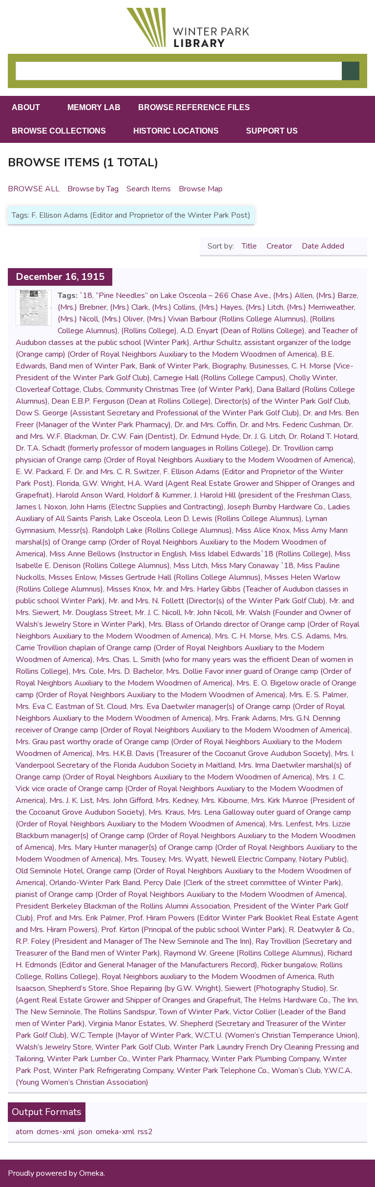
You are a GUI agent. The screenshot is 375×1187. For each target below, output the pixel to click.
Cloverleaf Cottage (48, 389)
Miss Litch (190, 565)
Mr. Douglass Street (96, 612)
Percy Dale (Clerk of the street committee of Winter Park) (242, 882)
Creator (280, 246)
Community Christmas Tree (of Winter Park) (179, 389)
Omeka (91, 1173)
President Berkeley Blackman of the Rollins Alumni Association (123, 906)
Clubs (92, 389)
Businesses (268, 366)
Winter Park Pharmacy (170, 1058)
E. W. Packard (39, 471)
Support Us (272, 131)
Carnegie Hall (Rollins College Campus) (219, 377)
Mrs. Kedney (177, 800)
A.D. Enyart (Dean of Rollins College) (242, 330)
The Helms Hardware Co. (286, 1000)
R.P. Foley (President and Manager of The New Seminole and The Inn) (134, 941)
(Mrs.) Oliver (122, 319)
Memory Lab (94, 107)
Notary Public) (323, 859)
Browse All (34, 188)
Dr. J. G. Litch (264, 436)
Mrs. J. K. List (71, 800)
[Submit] (350, 71)
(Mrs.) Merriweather (320, 307)
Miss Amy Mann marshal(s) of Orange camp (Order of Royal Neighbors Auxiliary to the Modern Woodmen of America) (182, 542)
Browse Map (201, 188)
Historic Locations (176, 131)
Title (250, 246)
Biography (229, 366)
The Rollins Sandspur (119, 1011)
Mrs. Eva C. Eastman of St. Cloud (71, 706)
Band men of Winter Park (92, 366)
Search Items (148, 188)
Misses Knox (128, 589)
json (85, 1131)
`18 (86, 295)
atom (24, 1131)
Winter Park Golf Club (132, 1047)
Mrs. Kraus (166, 812)
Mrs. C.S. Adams (302, 636)
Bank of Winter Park (173, 366)
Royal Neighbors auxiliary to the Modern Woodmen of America (208, 976)
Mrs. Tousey (145, 859)
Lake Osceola (137, 518)
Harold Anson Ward (90, 495)
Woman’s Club (296, 1070)
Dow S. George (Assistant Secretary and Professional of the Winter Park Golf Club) (157, 413)
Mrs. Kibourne (224, 800)
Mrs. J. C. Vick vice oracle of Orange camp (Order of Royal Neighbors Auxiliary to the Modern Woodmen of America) (180, 789)
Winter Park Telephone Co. (222, 1070)
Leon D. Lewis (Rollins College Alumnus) (233, 518)
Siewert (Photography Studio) (275, 988)
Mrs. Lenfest (290, 824)
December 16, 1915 (60, 276)
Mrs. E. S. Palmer (318, 694)
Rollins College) (71, 976)
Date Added (324, 246)
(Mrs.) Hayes (220, 307)
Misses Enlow (72, 577)
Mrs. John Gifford (124, 800)
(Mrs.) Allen (292, 295)
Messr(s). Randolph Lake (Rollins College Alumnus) (145, 530)
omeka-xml (115, 1131)
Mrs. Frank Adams (245, 718)
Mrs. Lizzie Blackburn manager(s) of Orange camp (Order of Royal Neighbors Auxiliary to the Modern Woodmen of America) (185, 836)
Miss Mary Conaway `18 (252, 565)
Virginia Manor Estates (126, 1023)
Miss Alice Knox (262, 530)
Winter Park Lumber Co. (87, 1058)
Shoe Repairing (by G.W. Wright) (166, 988)
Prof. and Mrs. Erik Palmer (81, 918)
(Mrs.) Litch (264, 307)
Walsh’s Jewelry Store (54, 1047)
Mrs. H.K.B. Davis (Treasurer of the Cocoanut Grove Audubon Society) (213, 753)
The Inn (345, 1000)
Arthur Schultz (217, 342)
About (26, 107)
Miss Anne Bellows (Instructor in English (117, 553)
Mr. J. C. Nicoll (158, 612)
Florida (67, 483)
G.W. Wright (103, 483)
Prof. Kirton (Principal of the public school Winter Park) (193, 929)
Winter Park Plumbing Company (265, 1058)
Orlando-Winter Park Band (94, 882)
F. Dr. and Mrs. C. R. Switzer (113, 471)
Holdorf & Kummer (158, 495)
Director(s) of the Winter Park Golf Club (281, 401)
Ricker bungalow (288, 964)
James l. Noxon (41, 507)
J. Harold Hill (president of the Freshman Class (272, 495)
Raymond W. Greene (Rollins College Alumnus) (244, 953)
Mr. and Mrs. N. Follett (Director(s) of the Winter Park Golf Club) (217, 600)
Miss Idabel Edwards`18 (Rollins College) (260, 553)
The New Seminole (48, 1011)
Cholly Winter (312, 377)
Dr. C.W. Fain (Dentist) (138, 436)
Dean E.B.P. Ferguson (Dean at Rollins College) (131, 401)
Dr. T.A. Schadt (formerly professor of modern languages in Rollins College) (142, 448)
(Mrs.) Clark (129, 307)
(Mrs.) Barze (336, 295)
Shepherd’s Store (77, 988)
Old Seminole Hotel (49, 871)
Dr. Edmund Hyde (209, 436)
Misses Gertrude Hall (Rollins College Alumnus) (180, 577)
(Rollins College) (149, 330)
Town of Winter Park (194, 1011)
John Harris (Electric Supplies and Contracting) (147, 507)
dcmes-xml (56, 1131)
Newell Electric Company (253, 859)
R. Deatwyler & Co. (321, 929)
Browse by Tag (93, 188)
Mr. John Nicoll (208, 612)
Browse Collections (59, 131)
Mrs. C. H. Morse (243, 636)
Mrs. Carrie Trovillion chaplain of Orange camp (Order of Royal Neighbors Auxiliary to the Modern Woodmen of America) (182, 648)
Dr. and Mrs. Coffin (205, 424)
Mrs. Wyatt (188, 859)
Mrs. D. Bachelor (135, 671)
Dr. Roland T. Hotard (323, 436)
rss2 (145, 1131)
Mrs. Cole (88, 671)
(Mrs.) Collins (173, 307)
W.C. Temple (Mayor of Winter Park (130, 1035)
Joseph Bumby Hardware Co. (275, 507)
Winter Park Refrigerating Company (113, 1070)
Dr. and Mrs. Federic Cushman (290, 424)
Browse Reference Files (194, 107)
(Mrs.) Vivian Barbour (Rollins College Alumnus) (226, 319)
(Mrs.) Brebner (82, 307)
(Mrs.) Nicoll (78, 319)
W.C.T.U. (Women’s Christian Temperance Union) (276, 1035)
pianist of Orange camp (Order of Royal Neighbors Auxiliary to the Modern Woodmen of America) (180, 894)
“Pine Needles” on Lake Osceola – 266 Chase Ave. (183, 295)
